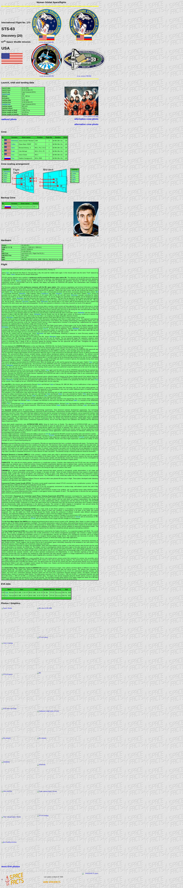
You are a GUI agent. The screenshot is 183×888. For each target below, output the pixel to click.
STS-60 (81, 437)
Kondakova (44, 293)
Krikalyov (14, 207)
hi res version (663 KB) (47, 76)
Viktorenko (22, 293)
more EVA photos (10, 866)
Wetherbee (14, 141)
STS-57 (51, 435)
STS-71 (18, 281)
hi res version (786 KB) (84, 76)
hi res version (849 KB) (47, 42)
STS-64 (33, 518)
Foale (13, 151)
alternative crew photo (86, 119)
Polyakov (59, 293)
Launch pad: (6, 94)
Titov (12, 158)
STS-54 (77, 517)
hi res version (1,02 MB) (91, 116)
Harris (13, 148)
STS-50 (48, 434)
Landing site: (6, 104)
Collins (13, 144)
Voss (12, 155)
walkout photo (9, 119)
